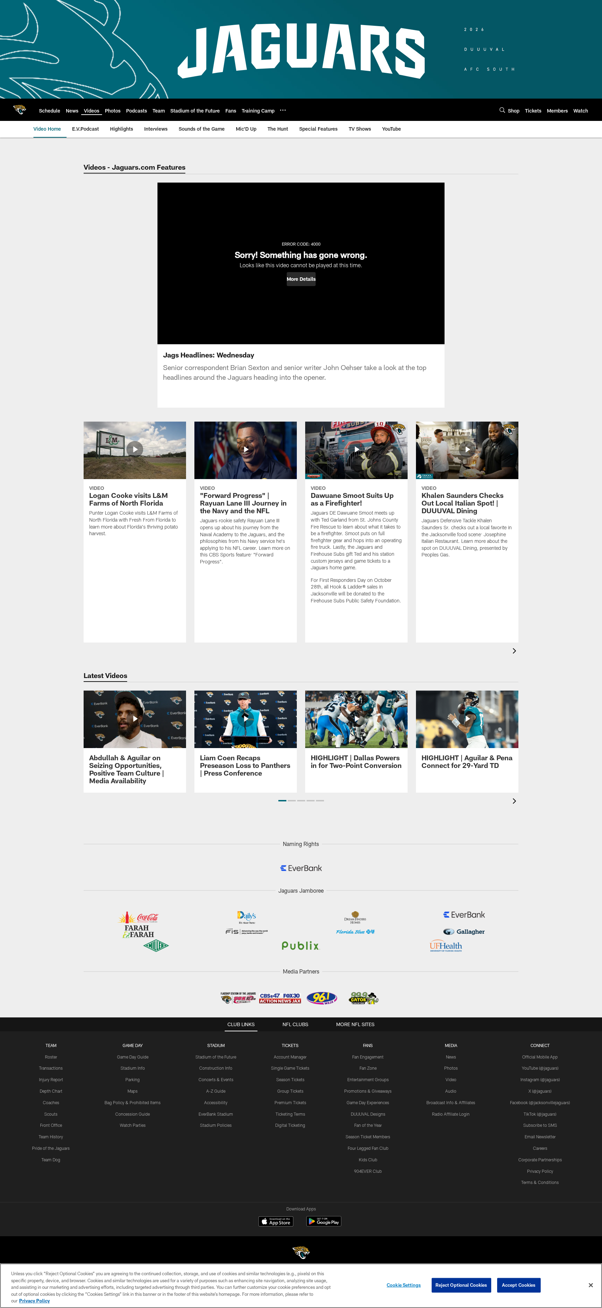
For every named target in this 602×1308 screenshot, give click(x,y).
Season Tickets (290, 1079)
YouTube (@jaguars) (540, 1067)
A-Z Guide (215, 1090)
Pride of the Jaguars (51, 1148)
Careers (540, 1148)
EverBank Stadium (216, 1113)
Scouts (50, 1113)
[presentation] (515, 651)
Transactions (51, 1067)
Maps (133, 1090)
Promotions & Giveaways (368, 1090)
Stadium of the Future (215, 1056)
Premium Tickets (290, 1102)
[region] (301, 1285)
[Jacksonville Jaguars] (301, 1254)
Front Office (51, 1125)
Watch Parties (133, 1125)
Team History (51, 1136)
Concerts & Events (216, 1079)
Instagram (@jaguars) (540, 1079)
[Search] (502, 110)
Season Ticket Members (368, 1136)
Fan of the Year (368, 1125)
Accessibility (215, 1102)
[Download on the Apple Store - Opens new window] (276, 1222)
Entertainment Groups (368, 1079)
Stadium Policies (216, 1125)
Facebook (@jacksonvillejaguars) (540, 1102)
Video (451, 1079)
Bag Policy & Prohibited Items (133, 1102)
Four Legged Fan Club (368, 1148)
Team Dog (50, 1159)
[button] (301, 279)
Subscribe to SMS (540, 1125)
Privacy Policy (540, 1171)
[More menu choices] (283, 110)
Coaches (51, 1102)
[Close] (591, 1285)
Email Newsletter (540, 1136)
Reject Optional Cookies (461, 1285)
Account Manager (290, 1056)
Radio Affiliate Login (451, 1113)
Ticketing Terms (290, 1113)
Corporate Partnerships (540, 1159)
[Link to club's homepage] (19, 109)
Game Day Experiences (368, 1102)
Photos (451, 1067)
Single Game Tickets (290, 1067)
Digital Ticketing (290, 1125)
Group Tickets (290, 1090)
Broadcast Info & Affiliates (450, 1102)
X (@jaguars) (539, 1090)
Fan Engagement (368, 1056)
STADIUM (216, 1045)
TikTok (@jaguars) (540, 1113)
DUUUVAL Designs (368, 1113)
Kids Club (368, 1159)
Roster (51, 1056)
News (451, 1056)
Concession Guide (132, 1113)
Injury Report (51, 1079)
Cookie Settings (404, 1285)
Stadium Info (133, 1067)
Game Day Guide (132, 1056)
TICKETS (290, 1045)
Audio (450, 1090)
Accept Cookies (519, 1285)
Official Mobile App (540, 1056)
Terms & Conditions (540, 1182)
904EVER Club (368, 1171)
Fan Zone (368, 1067)
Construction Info (215, 1067)
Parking (132, 1079)
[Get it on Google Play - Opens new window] (324, 1224)
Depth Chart (51, 1090)
